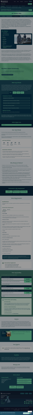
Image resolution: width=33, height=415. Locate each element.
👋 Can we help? (30, 411)
